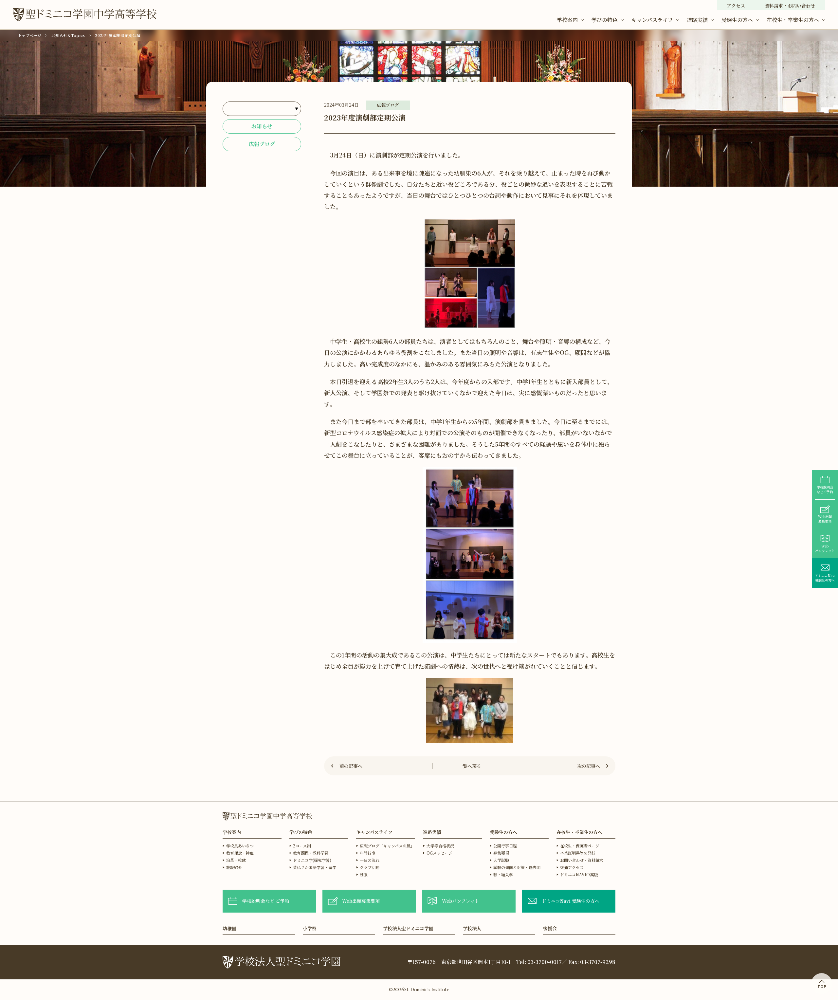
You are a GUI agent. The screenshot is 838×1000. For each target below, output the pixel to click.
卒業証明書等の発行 (577, 853)
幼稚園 (229, 929)
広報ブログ (262, 144)
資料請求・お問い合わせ (790, 5)
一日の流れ (369, 860)
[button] (570, 19)
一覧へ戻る (469, 766)
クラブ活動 (369, 867)
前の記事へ (350, 766)
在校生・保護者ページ (579, 845)
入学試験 (501, 860)
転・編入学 (503, 874)
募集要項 (501, 853)
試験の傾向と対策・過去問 (516, 867)
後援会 (550, 929)
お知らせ (261, 126)
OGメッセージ (439, 853)
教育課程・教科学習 (310, 853)
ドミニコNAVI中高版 (579, 874)
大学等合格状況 (440, 845)
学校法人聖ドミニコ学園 (408, 929)
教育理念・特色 (240, 853)
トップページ (29, 35)
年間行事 (367, 853)
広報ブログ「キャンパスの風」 (387, 845)
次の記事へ (588, 766)
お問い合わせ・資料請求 (581, 860)
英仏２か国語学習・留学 (314, 867)
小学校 (310, 929)
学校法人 (472, 929)
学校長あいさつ (240, 845)
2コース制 (302, 845)
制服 (364, 874)
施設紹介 (234, 867)
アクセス (736, 5)
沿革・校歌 (236, 860)
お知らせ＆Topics (68, 35)
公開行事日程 (505, 845)
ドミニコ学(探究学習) (312, 860)
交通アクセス (572, 867)
